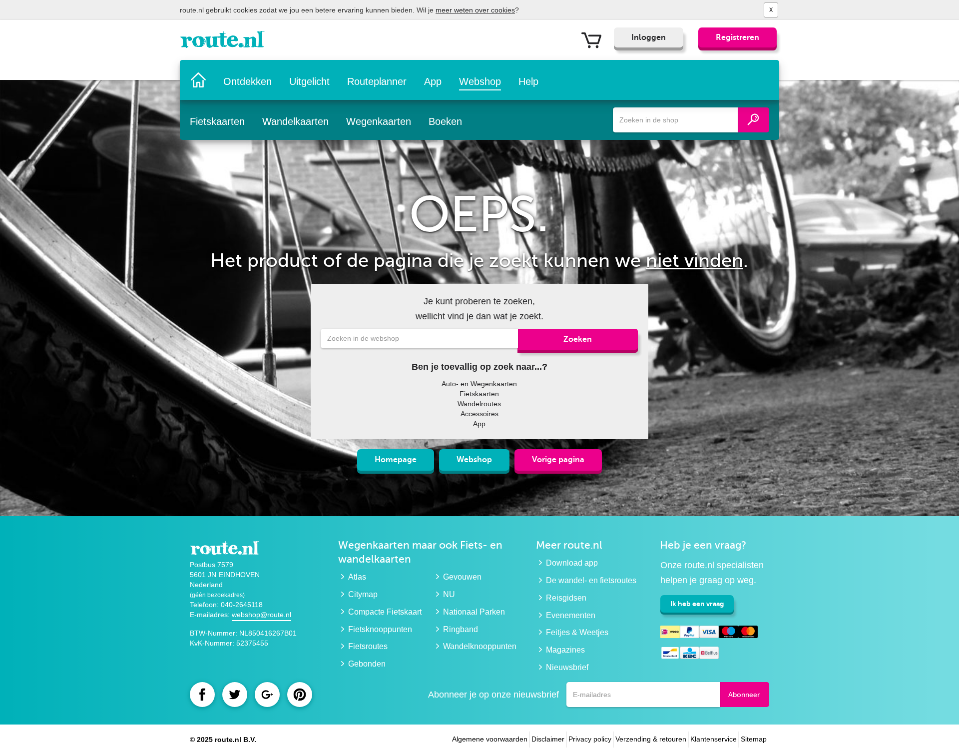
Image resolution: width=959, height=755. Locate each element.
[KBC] (689, 654)
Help (528, 81)
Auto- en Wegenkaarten (479, 384)
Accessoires (479, 414)
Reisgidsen (566, 598)
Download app (572, 563)
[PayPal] (689, 633)
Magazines (565, 650)
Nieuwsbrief (567, 667)
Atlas (357, 577)
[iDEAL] (670, 633)
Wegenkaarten (378, 121)
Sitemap (754, 739)
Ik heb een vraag (697, 604)
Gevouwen (462, 577)
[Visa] (709, 633)
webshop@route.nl (261, 615)
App (433, 81)
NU (449, 594)
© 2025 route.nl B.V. (223, 740)
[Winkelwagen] (595, 39)
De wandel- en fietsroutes (591, 580)
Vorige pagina (558, 459)
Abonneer (744, 695)
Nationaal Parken (474, 612)
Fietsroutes (368, 646)
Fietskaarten (217, 121)
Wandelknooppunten (479, 646)
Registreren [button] (737, 37)
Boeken (445, 121)
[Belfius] (709, 654)
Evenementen (570, 615)
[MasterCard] (748, 633)
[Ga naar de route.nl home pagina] (225, 42)
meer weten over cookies (475, 10)
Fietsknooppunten (380, 629)
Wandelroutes (479, 404)
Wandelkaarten (295, 121)
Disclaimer (547, 739)
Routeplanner (377, 81)
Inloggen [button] (648, 37)
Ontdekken (247, 81)
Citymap (363, 594)
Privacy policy (589, 739)
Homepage (396, 459)
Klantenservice (713, 739)
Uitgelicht (309, 81)
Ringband (460, 629)
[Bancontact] (670, 654)
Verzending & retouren (650, 739)
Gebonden (367, 664)
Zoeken (577, 339)
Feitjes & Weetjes (577, 632)
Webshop (480, 81)
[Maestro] (728, 633)
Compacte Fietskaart (385, 612)
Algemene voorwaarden (489, 739)
